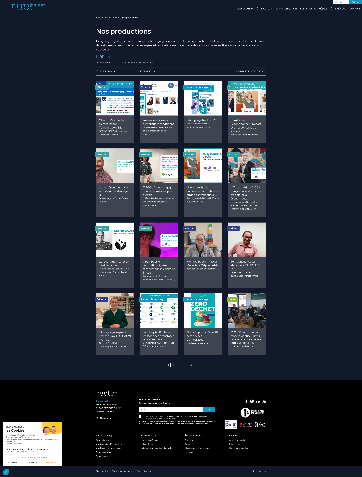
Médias (323, 8)
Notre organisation (104, 452)
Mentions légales (103, 471)
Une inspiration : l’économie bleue (110, 444)
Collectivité (190, 444)
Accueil (99, 17)
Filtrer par (145, 71)
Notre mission (102, 456)
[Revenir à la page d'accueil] (28, 8)
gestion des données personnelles (197, 423)
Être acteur (264, 8)
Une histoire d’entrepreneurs (108, 448)
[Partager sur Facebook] (96, 56)
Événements (307, 8)
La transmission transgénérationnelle (156, 448)
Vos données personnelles (123, 471)
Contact (355, 8)
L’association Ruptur (105, 435)
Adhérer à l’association (238, 440)
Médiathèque (112, 17)
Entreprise (189, 440)
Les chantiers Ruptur (149, 440)
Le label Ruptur (147, 444)
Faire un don (340, 2)
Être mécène (338, 8)
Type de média (104, 71)
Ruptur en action (286, 8)
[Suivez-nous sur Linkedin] (258, 402)
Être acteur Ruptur (194, 435)
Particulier (189, 452)
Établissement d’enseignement (198, 448)
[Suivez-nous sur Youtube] (264, 402)
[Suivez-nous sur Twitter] (251, 402)
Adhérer (355, 2)
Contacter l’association (238, 448)
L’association (245, 8)
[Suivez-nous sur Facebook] (246, 402)
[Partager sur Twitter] (102, 56)
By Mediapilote (259, 471)
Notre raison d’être (104, 440)
